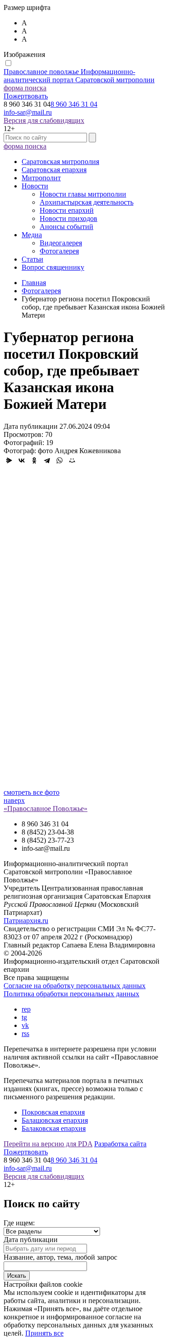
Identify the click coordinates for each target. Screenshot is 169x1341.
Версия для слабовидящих (44, 120)
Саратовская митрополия (60, 161)
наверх (14, 800)
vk (25, 1025)
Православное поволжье (79, 76)
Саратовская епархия (54, 169)
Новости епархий (67, 210)
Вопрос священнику (53, 267)
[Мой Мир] (72, 460)
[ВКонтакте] (21, 460)
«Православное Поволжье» (45, 808)
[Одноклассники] (34, 460)
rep (26, 1009)
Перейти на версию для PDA (48, 1144)
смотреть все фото (31, 792)
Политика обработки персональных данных (71, 994)
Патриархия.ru (26, 920)
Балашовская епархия (55, 1120)
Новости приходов (68, 218)
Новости (35, 186)
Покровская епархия (53, 1112)
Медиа (32, 235)
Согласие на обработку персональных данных (75, 985)
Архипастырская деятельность (86, 202)
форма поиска (25, 88)
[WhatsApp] (59, 460)
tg (24, 1017)
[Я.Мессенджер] (9, 460)
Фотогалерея (59, 251)
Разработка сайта (120, 1144)
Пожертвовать (26, 96)
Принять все (44, 1333)
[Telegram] (46, 460)
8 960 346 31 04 (73, 104)
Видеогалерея (61, 243)
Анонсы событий (66, 226)
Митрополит (41, 178)
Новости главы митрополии (83, 194)
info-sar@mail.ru (28, 112)
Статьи (32, 259)
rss (25, 1033)
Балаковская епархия (54, 1128)
